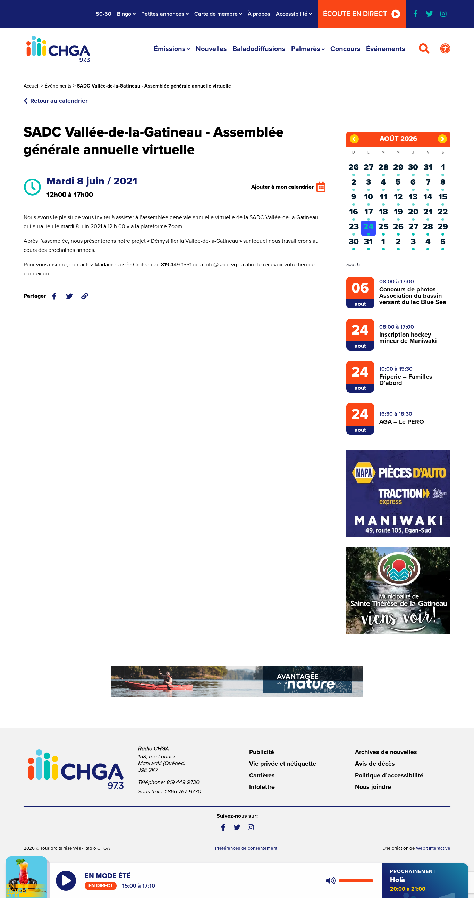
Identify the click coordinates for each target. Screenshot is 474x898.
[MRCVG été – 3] (237, 681)
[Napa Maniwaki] (398, 493)
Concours (345, 49)
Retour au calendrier (58, 101)
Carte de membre (216, 13)
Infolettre (262, 787)
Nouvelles (211, 49)
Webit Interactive (433, 848)
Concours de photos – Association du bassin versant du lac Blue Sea (412, 296)
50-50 (103, 13)
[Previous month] (354, 138)
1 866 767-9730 (182, 791)
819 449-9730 (183, 782)
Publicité (261, 752)
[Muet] (330, 880)
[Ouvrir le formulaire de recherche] (424, 49)
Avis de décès (375, 763)
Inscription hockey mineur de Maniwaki (408, 338)
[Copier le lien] (85, 296)
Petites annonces (162, 13)
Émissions (170, 49)
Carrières (262, 775)
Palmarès (305, 49)
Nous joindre (373, 787)
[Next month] (442, 138)
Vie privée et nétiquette (282, 763)
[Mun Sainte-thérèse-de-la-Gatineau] (398, 590)
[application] (348, 880)
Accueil (31, 86)
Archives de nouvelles (386, 752)
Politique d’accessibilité (389, 775)
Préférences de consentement (246, 848)
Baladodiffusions (259, 49)
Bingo (124, 13)
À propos (259, 13)
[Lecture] (66, 880)
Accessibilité (291, 13)
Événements (385, 49)
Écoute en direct (355, 14)
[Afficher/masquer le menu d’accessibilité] (445, 49)
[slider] (356, 880)
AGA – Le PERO (401, 422)
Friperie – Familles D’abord (405, 380)
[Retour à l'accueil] (58, 49)
